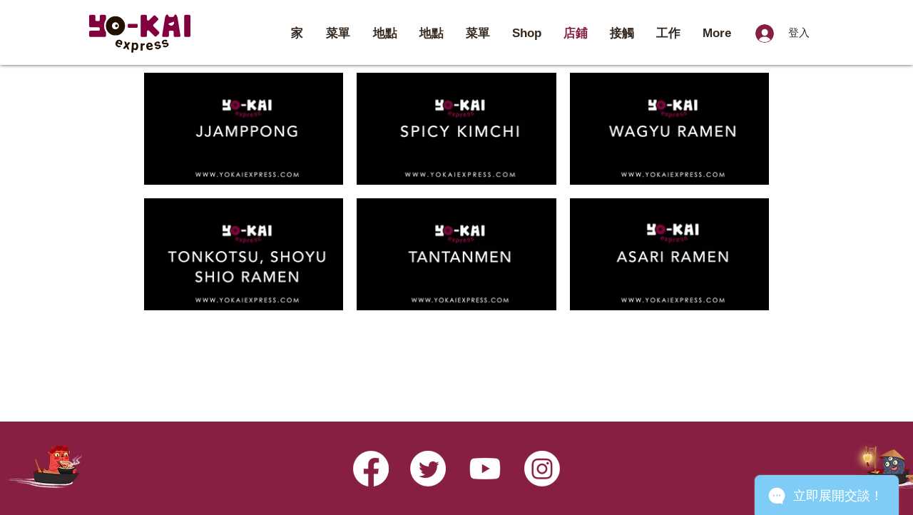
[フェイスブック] (371, 468)
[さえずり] (428, 468)
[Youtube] (485, 468)
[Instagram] (542, 468)
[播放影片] (244, 129)
